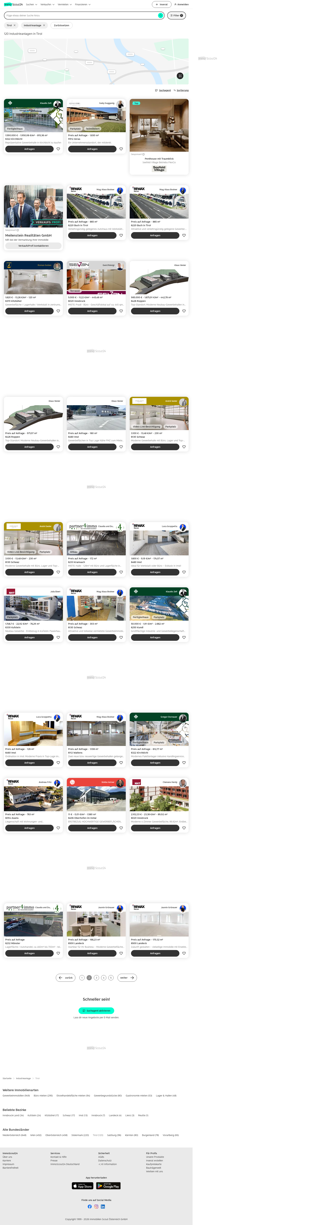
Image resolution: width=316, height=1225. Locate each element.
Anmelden (183, 4)
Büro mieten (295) (43, 1095)
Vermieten (63, 4)
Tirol (9, 25)
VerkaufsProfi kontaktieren (33, 245)
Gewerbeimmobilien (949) (16, 1095)
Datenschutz (105, 1160)
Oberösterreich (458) (56, 1135)
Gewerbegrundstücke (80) (108, 1095)
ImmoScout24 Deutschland (65, 1164)
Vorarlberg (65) (171, 1135)
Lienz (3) (129, 1115)
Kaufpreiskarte (153, 1164)
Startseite (7, 1078)
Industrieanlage (32, 25)
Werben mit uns (154, 1171)
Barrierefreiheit (10, 1167)
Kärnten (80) (131, 1135)
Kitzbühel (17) (52, 1115)
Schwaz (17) (69, 1115)
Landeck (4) (115, 1115)
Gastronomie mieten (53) (139, 1095)
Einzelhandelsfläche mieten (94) (73, 1095)
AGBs (101, 1156)
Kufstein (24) (34, 1115)
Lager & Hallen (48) (166, 1095)
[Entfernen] (15, 25)
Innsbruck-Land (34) (13, 1115)
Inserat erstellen (154, 1160)
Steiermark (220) (80, 1135)
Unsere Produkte (155, 1156)
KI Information (109, 1164)
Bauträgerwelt (153, 1167)
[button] (66, 978)
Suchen (30, 4)
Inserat (164, 4)
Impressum (8, 1164)
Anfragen (29, 149)
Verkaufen (45, 4)
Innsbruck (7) (98, 1115)
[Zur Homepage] (13, 4)
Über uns (7, 1156)
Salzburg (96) (114, 1135)
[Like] (58, 149)
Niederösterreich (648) (14, 1135)
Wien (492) (35, 1135)
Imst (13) (83, 1115)
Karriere (7, 1160)
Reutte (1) (143, 1115)
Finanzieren (81, 4)
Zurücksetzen (61, 25)
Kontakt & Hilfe (58, 1156)
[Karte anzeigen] (96, 61)
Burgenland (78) (150, 1135)
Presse (54, 1160)
